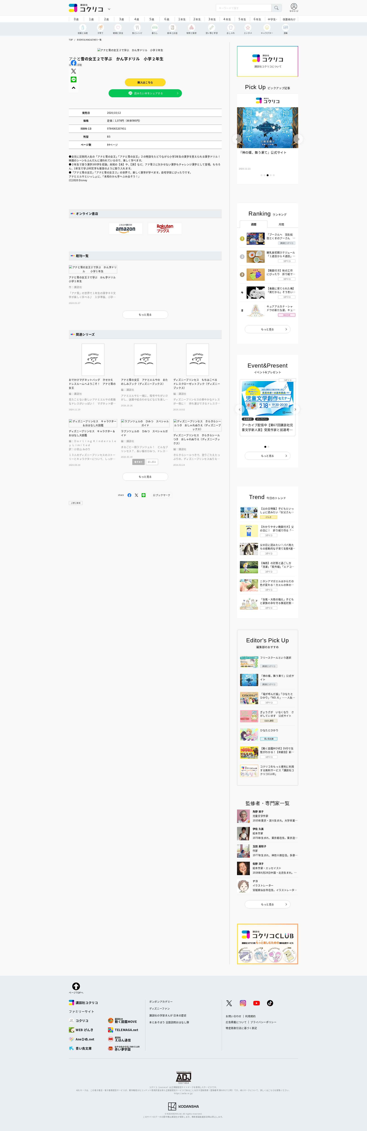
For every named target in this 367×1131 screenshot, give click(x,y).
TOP (71, 39)
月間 (281, 224)
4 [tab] (271, 175)
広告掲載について (236, 1022)
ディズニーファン (159, 1008)
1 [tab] (261, 175)
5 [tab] (274, 175)
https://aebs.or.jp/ (183, 1093)
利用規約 (250, 1016)
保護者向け (289, 19)
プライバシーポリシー (263, 1022)
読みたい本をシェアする (148, 93)
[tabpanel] (267, 139)
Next (298, 139)
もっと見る (267, 329)
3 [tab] (268, 175)
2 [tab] (265, 175)
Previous (237, 139)
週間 (254, 224)
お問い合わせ (233, 1016)
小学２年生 (75, 502)
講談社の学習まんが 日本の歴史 (168, 1015)
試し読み (152, 461)
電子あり (138, 461)
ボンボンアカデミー (161, 1001)
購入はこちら (145, 82)
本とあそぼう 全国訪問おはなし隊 (169, 1022)
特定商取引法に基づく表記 (241, 1028)
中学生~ (272, 19)
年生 (182, 19)
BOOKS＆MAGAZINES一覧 (89, 39)
